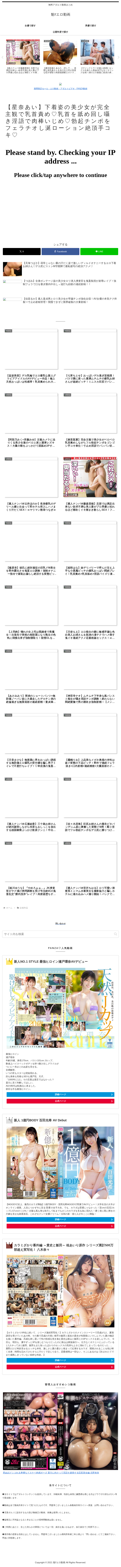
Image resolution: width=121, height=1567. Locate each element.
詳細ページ (60, 1094)
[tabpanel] (23, 56)
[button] (115, 934)
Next (118, 57)
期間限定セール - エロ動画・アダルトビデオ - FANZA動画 (60, 88)
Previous (2, 57)
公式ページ (60, 1101)
